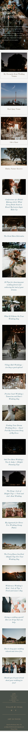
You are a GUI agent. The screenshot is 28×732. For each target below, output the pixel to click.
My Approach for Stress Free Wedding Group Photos (14, 525)
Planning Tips (14, 700)
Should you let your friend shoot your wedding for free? (14, 680)
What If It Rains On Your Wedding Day (14, 318)
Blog (14, 701)
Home (14, 693)
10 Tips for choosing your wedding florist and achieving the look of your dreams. (14, 286)
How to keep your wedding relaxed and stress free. (14, 650)
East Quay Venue (13, 109)
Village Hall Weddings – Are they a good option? (14, 366)
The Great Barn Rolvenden (14, 236)
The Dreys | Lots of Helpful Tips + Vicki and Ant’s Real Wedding (14, 493)
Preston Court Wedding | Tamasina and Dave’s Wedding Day (14, 396)
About (14, 694)
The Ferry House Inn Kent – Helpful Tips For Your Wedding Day (14, 556)
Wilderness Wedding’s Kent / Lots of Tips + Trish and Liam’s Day (14, 588)
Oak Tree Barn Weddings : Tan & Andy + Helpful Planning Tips (14, 462)
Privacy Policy (14, 729)
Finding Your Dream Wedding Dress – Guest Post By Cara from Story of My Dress (14, 429)
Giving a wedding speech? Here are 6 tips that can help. (14, 619)
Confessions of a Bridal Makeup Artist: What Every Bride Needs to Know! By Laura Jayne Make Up (14, 205)
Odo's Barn (14, 142)
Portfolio (14, 696)
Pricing (14, 697)
